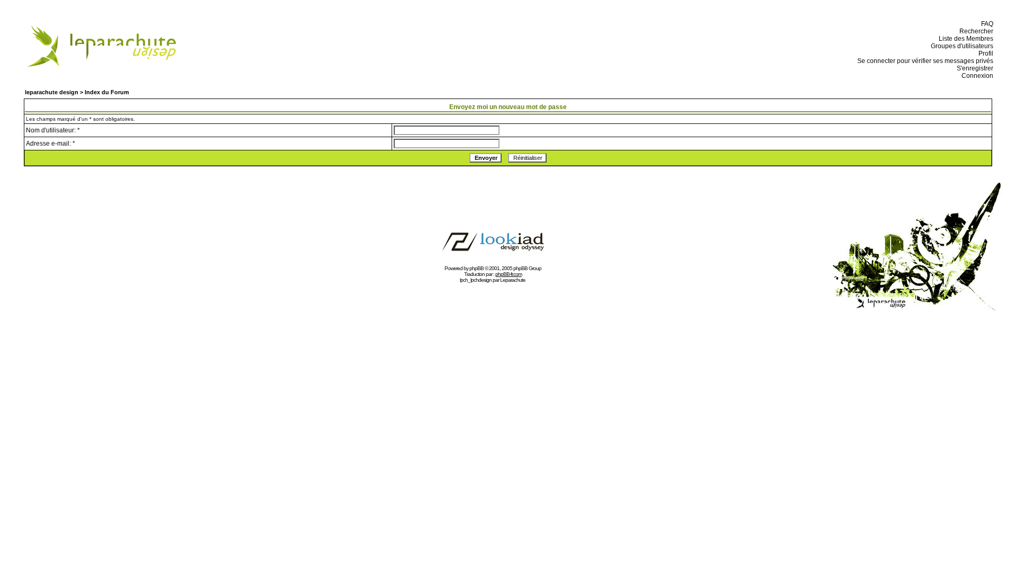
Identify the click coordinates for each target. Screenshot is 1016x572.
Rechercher (974, 31)
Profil (984, 53)
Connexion (975, 75)
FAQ (985, 24)
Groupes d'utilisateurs (960, 46)
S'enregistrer (973, 68)
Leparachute (512, 280)
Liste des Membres (964, 38)
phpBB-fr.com (508, 274)
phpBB (476, 268)
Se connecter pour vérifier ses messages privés (923, 61)
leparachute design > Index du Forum (77, 92)
